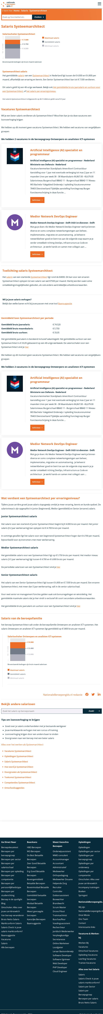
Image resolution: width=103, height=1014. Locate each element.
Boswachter (58, 899)
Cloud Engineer (60, 971)
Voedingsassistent (61, 923)
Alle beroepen (7, 947)
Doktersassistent (61, 895)
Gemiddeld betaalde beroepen (36, 897)
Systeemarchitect (41, 75)
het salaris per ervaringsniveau (41, 91)
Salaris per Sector (87, 986)
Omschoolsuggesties (14, 787)
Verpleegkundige (61, 935)
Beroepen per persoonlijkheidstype (11, 885)
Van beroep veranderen (12, 915)
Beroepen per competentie (7, 877)
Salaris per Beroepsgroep (85, 992)
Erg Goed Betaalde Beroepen (36, 873)
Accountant (58, 863)
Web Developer (60, 963)
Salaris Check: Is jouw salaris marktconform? (12, 929)
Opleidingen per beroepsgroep (86, 857)
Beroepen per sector (11, 859)
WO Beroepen (33, 851)
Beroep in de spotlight (11, 899)
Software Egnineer (61, 959)
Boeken (82, 891)
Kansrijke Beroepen (36, 919)
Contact (82, 923)
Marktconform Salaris (11, 923)
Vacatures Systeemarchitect (18, 751)
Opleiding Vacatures (88, 954)
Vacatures (6, 939)
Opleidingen (84, 847)
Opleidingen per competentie (86, 873)
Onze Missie (84, 915)
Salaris (4, 943)
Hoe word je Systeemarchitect (19, 766)
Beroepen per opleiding (12, 871)
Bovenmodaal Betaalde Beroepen (38, 889)
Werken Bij (84, 942)
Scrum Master (59, 907)
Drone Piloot (59, 911)
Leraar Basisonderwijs (63, 951)
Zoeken (38, 17)
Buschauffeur (59, 919)
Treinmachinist (60, 915)
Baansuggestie (65, 303)
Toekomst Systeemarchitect (18, 777)
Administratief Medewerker (59, 869)
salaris (21, 75)
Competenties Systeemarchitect (20, 782)
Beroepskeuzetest (9, 847)
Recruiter (57, 887)
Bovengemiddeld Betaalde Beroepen (36, 881)
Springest (83, 895)
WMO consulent (60, 855)
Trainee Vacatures (87, 962)
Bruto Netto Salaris (10, 919)
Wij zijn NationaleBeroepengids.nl (90, 909)
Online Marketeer (61, 943)
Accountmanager (61, 859)
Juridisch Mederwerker (63, 931)
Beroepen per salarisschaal (7, 865)
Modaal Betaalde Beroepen (35, 905)
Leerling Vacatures (87, 958)
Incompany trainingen (89, 887)
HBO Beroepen (34, 847)
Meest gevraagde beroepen (35, 913)
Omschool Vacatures (88, 950)
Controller (57, 891)
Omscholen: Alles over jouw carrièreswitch (11, 909)
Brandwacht (58, 903)
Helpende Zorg (60, 883)
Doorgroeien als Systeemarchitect (21, 772)
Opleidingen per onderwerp (86, 865)
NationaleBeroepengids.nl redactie (62, 694)
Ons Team (83, 919)
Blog (3, 903)
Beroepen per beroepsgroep (8, 853)
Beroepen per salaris (88, 998)
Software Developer (62, 955)
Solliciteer (36, 200)
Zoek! (91, 711)
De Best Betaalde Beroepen (35, 857)
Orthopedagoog (60, 875)
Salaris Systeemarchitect (16, 761)
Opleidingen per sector (89, 851)
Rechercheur (59, 927)
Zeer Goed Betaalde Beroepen (36, 865)
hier (27, 347)
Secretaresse (59, 939)
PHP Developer (60, 967)
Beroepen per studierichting (7, 893)
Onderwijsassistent (62, 851)
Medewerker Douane (63, 879)
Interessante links (87, 927)
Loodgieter (58, 947)
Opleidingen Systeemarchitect (19, 756)
